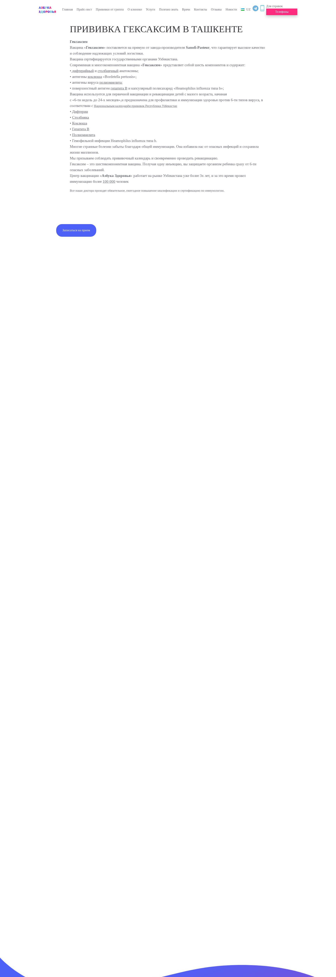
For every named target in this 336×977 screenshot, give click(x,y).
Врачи (186, 9)
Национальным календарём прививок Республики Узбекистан (135, 106)
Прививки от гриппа (110, 9)
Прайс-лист (84, 9)
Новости (231, 9)
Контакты (200, 9)
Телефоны (282, 11)
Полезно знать (168, 9)
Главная (67, 9)
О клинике (135, 9)
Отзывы (216, 9)
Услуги (150, 9)
